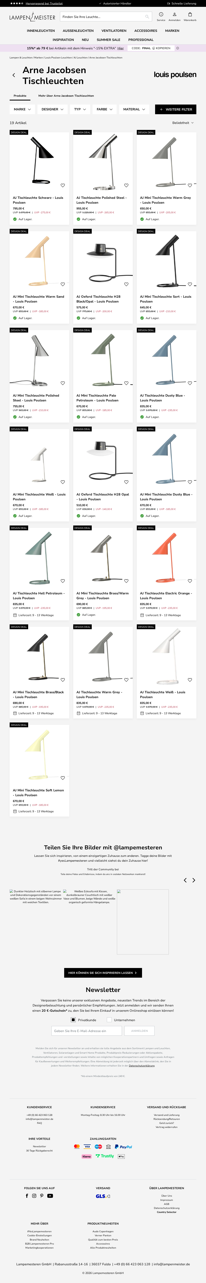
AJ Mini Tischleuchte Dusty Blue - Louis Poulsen (166, 496)
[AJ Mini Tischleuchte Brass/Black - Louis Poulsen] (39, 672)
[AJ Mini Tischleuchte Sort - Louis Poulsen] (166, 277)
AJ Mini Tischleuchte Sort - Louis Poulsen (165, 299)
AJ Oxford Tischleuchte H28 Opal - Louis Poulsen (102, 496)
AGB (166, 1203)
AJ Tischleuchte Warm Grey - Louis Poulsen (99, 694)
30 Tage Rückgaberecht (39, 1150)
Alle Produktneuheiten (103, 1247)
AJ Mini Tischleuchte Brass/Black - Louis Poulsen (38, 694)
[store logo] (32, 16)
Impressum (166, 1199)
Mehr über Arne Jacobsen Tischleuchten (66, 95)
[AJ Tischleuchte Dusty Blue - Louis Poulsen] (166, 376)
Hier (120, 48)
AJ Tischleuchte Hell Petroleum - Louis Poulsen (39, 595)
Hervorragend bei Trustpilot (44, 3)
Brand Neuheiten (39, 1239)
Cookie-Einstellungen (39, 1235)
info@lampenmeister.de (39, 1118)
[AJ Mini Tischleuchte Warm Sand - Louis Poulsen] (39, 277)
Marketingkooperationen (39, 1247)
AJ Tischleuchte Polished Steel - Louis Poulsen (101, 200)
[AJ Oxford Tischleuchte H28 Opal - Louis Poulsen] (103, 475)
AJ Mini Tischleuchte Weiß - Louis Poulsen (39, 496)
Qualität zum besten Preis (103, 1239)
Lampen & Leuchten (21, 57)
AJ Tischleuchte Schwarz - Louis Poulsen (38, 200)
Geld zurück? (166, 1122)
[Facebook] (27, 1196)
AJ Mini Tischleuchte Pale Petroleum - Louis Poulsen (97, 397)
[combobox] (106, 16)
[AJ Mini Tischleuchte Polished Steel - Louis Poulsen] (39, 376)
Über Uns (166, 1195)
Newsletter (39, 1146)
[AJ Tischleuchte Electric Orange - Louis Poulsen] (166, 574)
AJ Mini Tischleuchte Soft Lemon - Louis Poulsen (38, 792)
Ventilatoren (114, 30)
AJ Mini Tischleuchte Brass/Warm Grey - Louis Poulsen (102, 595)
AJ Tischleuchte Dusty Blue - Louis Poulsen (162, 397)
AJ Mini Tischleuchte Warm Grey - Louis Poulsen (165, 200)
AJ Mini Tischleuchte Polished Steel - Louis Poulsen (36, 397)
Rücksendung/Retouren (166, 1118)
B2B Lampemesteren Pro (39, 1243)
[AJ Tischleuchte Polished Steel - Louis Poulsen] (103, 178)
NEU (85, 39)
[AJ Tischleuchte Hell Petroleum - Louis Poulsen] (39, 574)
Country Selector (166, 1212)
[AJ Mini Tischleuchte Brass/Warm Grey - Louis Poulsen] (103, 574)
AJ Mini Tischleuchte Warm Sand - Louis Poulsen (38, 299)
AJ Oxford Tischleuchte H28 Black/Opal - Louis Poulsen (98, 299)
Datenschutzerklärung (141, 1065)
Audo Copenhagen (103, 1231)
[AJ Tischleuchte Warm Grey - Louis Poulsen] (103, 672)
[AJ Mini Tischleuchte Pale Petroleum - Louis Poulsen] (103, 376)
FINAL (151, 48)
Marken (38, 57)
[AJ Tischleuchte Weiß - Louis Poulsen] (166, 672)
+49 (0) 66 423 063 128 (39, 1114)
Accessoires (103, 1243)
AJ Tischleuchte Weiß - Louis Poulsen (162, 694)
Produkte (20, 95)
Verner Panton (103, 1235)
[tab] (22, 109)
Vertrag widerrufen (166, 1127)
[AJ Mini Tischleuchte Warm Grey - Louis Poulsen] (166, 178)
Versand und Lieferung (166, 1114)
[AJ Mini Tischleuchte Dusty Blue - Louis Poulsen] (166, 475)
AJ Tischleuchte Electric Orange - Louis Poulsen (166, 595)
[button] (63, 185)
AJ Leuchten (81, 57)
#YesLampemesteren (39, 1231)
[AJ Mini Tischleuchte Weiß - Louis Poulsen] (39, 475)
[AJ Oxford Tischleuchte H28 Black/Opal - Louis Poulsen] (103, 277)
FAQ (39, 1122)
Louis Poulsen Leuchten (58, 57)
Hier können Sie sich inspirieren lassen (100, 973)
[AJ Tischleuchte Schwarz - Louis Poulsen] (39, 178)
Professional (140, 39)
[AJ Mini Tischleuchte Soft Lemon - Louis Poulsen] (39, 771)
